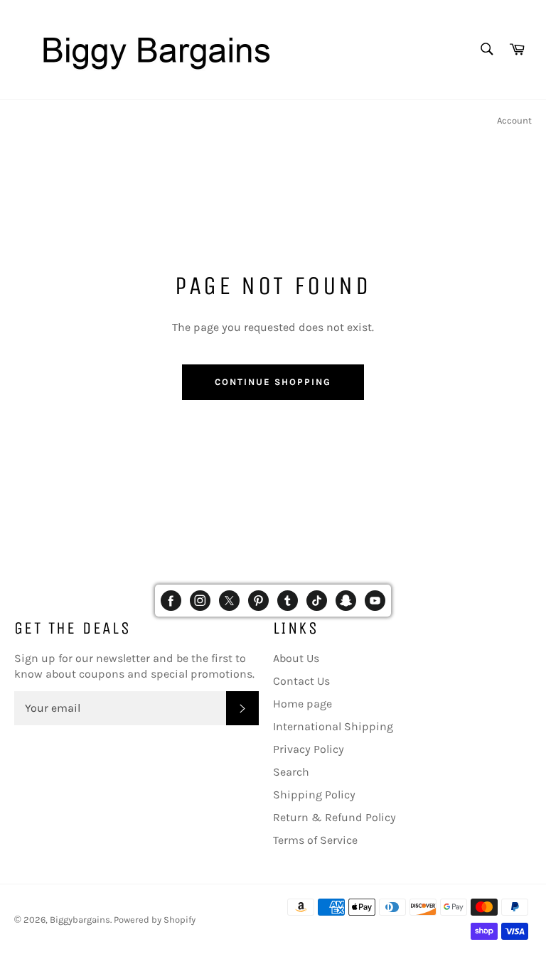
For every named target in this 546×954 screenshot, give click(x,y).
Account (514, 120)
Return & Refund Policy (334, 817)
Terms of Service (315, 840)
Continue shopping (273, 381)
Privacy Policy (308, 749)
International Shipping (333, 726)
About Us (296, 658)
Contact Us (301, 681)
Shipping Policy (314, 794)
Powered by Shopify (155, 919)
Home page (302, 703)
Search (291, 772)
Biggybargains (80, 919)
